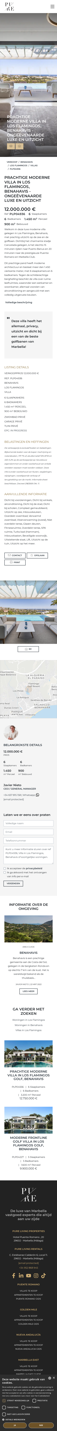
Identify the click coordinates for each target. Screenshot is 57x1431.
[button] (9, 1054)
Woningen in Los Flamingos (28, 1020)
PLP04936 (15, 169)
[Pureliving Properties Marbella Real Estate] (9, 6)
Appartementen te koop (28, 1295)
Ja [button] (15, 1425)
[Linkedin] (21, 1276)
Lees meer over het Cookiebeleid (35, 1396)
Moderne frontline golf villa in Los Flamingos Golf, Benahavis (28, 1143)
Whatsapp (29, 795)
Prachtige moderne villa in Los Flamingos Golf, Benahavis (28, 1075)
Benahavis (26, 162)
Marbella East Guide (28, 1374)
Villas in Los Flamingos (28, 1030)
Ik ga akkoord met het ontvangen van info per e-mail (27, 874)
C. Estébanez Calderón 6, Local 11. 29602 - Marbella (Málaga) (28, 1257)
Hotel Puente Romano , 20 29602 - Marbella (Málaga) (28, 1239)
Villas (34, 165)
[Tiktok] (43, 1276)
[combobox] (49, 1378)
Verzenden (13, 883)
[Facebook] (13, 1276)
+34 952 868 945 (28, 1267)
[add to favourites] (49, 1064)
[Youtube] (28, 1276)
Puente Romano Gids (28, 1298)
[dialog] (28, 1402)
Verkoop (12, 162)
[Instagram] (36, 1276)
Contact (17, 555)
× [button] (54, 1378)
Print (17, 562)
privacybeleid (34, 868)
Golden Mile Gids (28, 1324)
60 (30, 649)
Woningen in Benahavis (29, 1025)
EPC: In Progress (15, 430)
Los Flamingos (18, 165)
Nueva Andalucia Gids (28, 1349)
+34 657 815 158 (12, 795)
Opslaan (39, 555)
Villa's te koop (28, 1290)
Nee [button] (41, 1425)
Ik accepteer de (24, 868)
